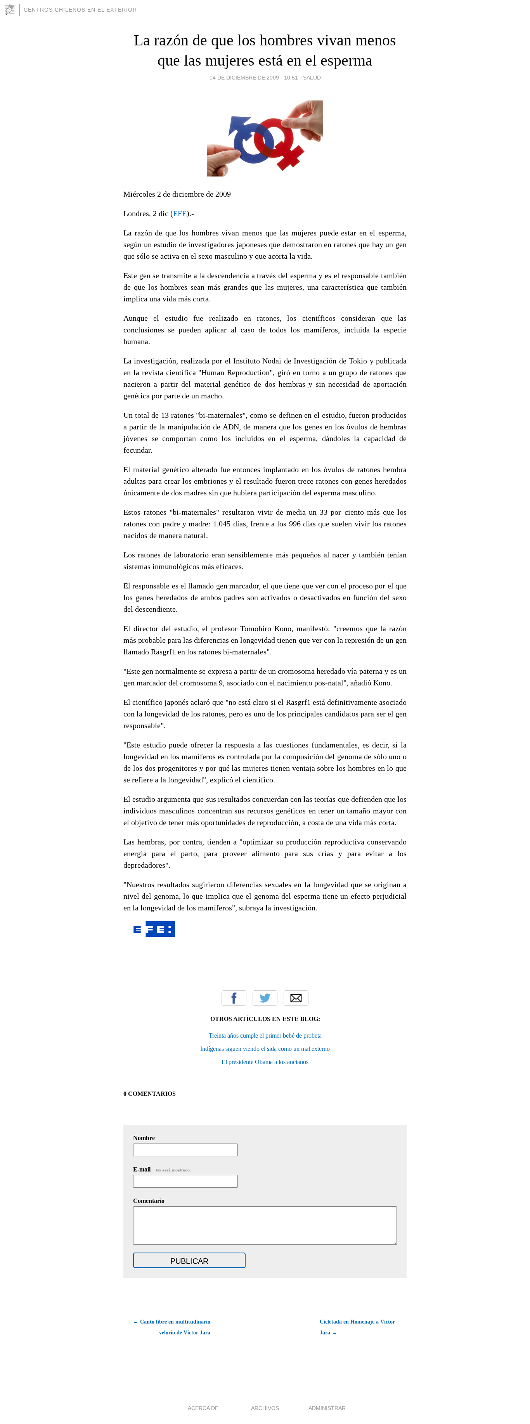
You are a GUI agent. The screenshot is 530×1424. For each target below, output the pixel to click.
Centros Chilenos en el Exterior (80, 10)
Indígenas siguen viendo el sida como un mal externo (265, 1048)
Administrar (327, 1408)
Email (296, 998)
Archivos (265, 1408)
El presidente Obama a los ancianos (265, 1062)
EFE (180, 213)
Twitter (265, 998)
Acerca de (203, 1408)
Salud (312, 77)
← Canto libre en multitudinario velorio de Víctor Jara (171, 1327)
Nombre (144, 1138)
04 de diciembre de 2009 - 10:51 (254, 77)
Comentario (149, 1200)
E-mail (162, 1169)
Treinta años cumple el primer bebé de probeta (265, 1035)
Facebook (234, 998)
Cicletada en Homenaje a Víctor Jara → (357, 1327)
